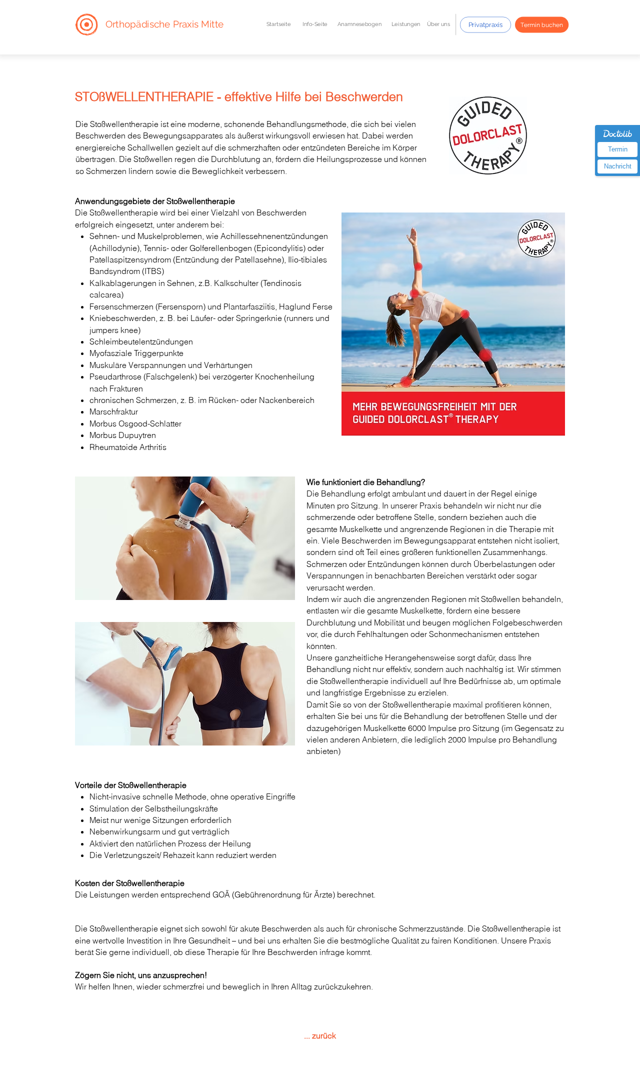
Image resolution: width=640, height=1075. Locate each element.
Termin (618, 149)
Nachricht (618, 166)
